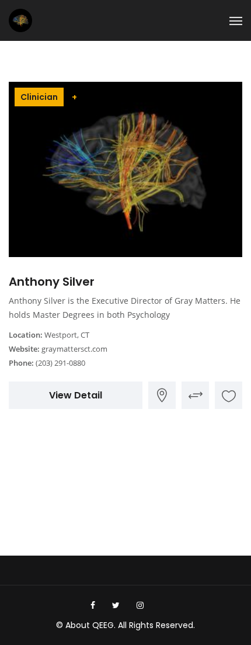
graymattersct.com (74, 349)
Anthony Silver (52, 281)
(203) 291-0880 (60, 363)
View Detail (75, 395)
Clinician (39, 97)
